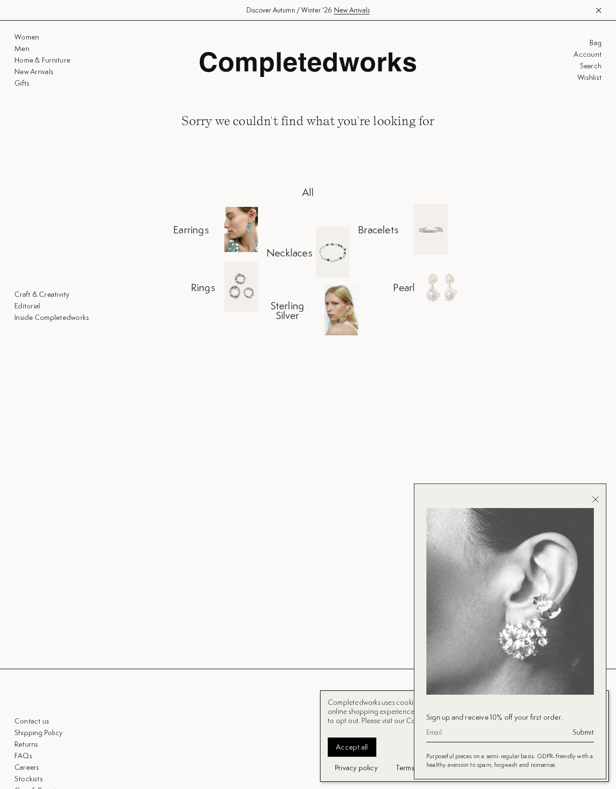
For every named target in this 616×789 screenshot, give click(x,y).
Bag (596, 42)
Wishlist (590, 77)
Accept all (352, 746)
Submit (583, 732)
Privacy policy (356, 767)
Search (591, 66)
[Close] (595, 499)
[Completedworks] (308, 64)
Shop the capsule (350, 10)
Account (588, 54)
